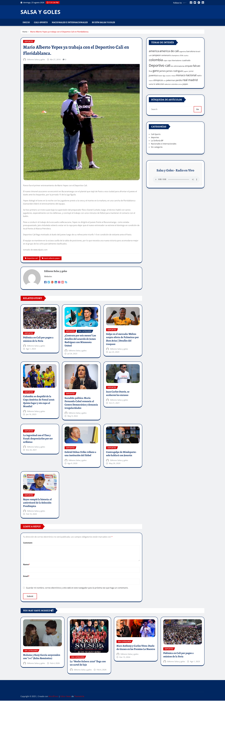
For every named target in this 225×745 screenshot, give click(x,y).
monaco (180, 75)
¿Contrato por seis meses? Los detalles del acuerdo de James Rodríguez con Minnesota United (80, 340)
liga (164, 76)
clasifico (186, 55)
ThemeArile (79, 696)
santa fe (152, 84)
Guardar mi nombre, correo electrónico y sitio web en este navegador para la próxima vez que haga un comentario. (77, 588)
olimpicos (158, 80)
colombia (156, 60)
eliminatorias (179, 66)
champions (175, 55)
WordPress (53, 696)
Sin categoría (156, 147)
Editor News (65, 696)
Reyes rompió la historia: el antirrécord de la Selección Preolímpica (37, 503)
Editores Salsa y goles (36, 59)
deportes (155, 137)
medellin (168, 76)
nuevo (151, 80)
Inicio (26, 22)
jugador (186, 71)
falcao (196, 66)
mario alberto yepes (52, 258)
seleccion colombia (171, 84)
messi (173, 76)
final (150, 71)
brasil (198, 51)
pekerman (170, 80)
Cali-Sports (41, 22)
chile (181, 55)
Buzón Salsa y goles (103, 22)
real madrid (190, 80)
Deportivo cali (32, 258)
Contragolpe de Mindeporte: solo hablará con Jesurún (121, 453)
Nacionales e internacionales (70, 22)
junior (191, 71)
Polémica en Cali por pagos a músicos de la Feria (38, 339)
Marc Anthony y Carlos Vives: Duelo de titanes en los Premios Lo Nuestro (135, 647)
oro (164, 80)
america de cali (169, 51)
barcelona (190, 51)
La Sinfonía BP (157, 140)
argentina (182, 51)
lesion (160, 76)
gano (156, 71)
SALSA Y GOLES (40, 11)
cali (150, 55)
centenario (166, 55)
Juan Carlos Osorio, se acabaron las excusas (117, 393)
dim (172, 66)
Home (24, 31)
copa (165, 60)
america (154, 51)
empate (189, 65)
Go (197, 109)
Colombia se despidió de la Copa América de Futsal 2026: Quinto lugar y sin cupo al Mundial (38, 401)
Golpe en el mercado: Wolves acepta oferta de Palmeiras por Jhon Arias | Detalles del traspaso (122, 339)
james (162, 70)
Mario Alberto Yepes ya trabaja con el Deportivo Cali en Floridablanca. (59, 31)
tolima (180, 84)
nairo (199, 75)
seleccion (160, 84)
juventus (153, 75)
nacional (191, 75)
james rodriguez (174, 70)
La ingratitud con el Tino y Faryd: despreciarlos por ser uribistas (38, 439)
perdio (179, 80)
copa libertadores (174, 60)
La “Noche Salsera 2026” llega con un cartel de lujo (88, 663)
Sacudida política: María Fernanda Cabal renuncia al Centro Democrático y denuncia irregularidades (81, 403)
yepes (185, 84)
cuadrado (186, 60)
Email (26, 576)
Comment (27, 542)
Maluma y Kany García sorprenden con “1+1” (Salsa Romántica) (41, 656)
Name (26, 564)
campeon (156, 55)
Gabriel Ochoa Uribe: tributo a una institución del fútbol (80, 453)
